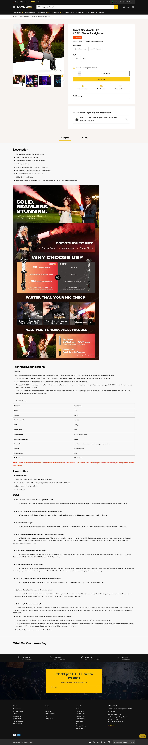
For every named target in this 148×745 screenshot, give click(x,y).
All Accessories (18, 721)
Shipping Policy (81, 716)
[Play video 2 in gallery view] (57, 81)
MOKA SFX (19, 742)
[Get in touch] (128, 7)
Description (64, 138)
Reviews (84, 138)
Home (16, 16)
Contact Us (48, 711)
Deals (15, 714)
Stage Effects (17, 716)
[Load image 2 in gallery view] (32, 81)
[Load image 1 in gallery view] (19, 81)
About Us (47, 709)
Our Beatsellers (18, 711)
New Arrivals (17, 709)
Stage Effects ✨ (43, 12)
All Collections (17, 723)
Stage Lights (17, 718)
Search (78, 709)
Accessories (68, 12)
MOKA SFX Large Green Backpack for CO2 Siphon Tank (98, 117)
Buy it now (101, 79)
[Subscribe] (97, 687)
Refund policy (80, 728)
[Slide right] (60, 70)
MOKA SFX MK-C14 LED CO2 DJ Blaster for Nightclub (35, 16)
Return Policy (80, 711)
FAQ (77, 723)
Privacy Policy (49, 718)
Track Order (79, 721)
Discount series (30, 12)
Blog (46, 716)
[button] (14, 7)
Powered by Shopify (27, 742)
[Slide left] (56, 70)
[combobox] (77, 7)
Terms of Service (50, 714)
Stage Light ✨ (56, 12)
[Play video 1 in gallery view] (45, 81)
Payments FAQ (80, 718)
